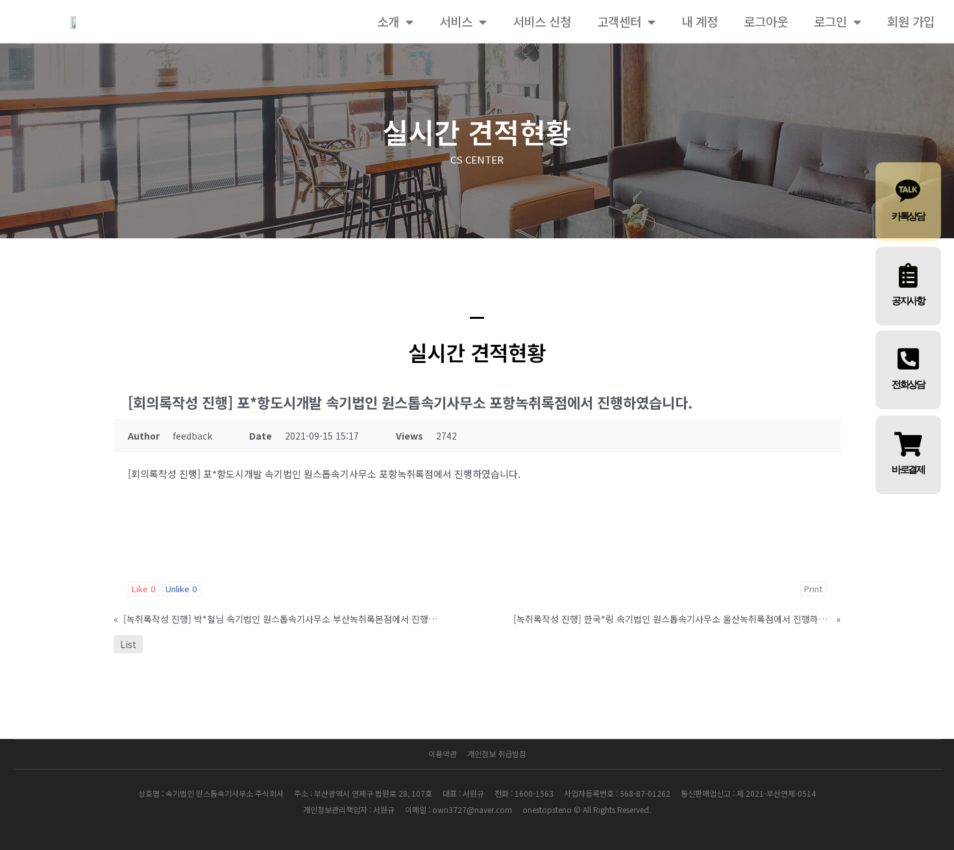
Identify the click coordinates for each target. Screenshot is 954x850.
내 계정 (699, 21)
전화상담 (908, 384)
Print (813, 588)
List (128, 644)
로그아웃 (766, 21)
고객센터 (619, 21)
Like (143, 588)
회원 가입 (911, 21)
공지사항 (908, 300)
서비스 (455, 21)
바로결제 (908, 469)
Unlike (181, 588)
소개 (388, 21)
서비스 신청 (542, 21)
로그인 (830, 21)
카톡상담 (908, 216)
